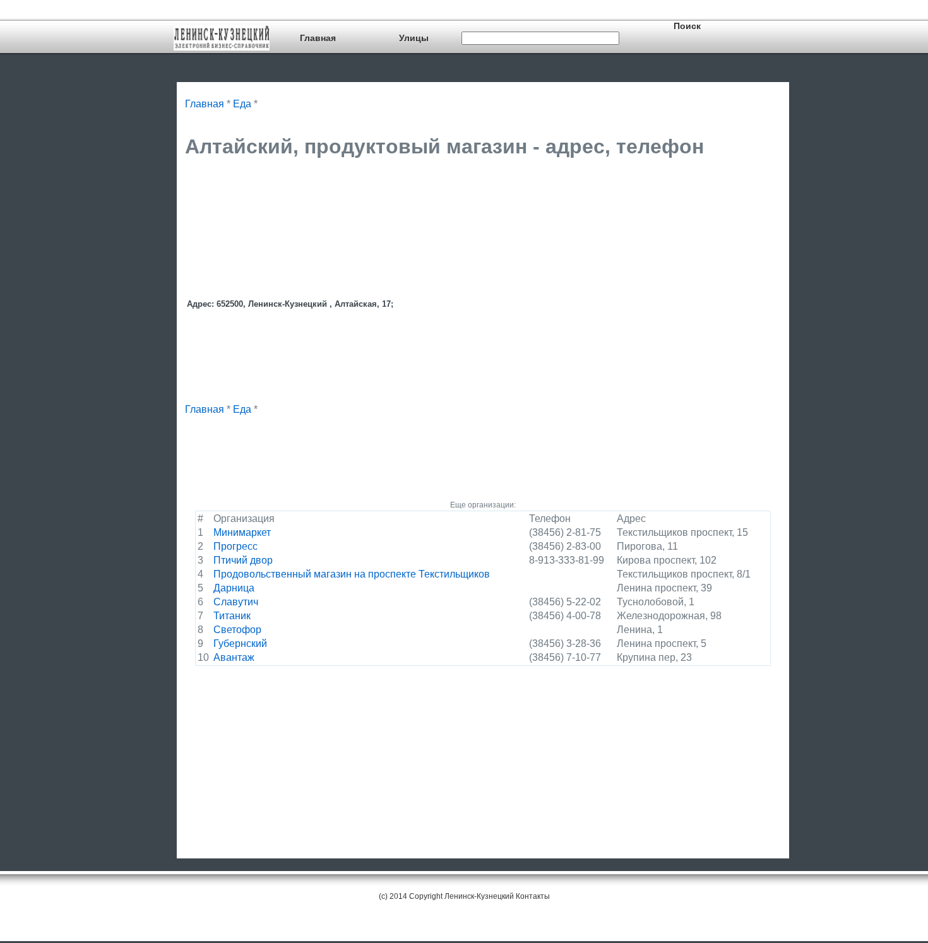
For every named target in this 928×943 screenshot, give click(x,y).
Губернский (240, 643)
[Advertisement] (415, 200)
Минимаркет (242, 532)
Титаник (232, 615)
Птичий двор (243, 560)
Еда (242, 103)
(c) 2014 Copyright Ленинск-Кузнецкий (446, 896)
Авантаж (233, 657)
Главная (318, 38)
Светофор (237, 629)
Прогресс (235, 546)
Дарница (233, 588)
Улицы (414, 38)
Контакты (533, 896)
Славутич (235, 601)
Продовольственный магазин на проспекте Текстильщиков (351, 574)
